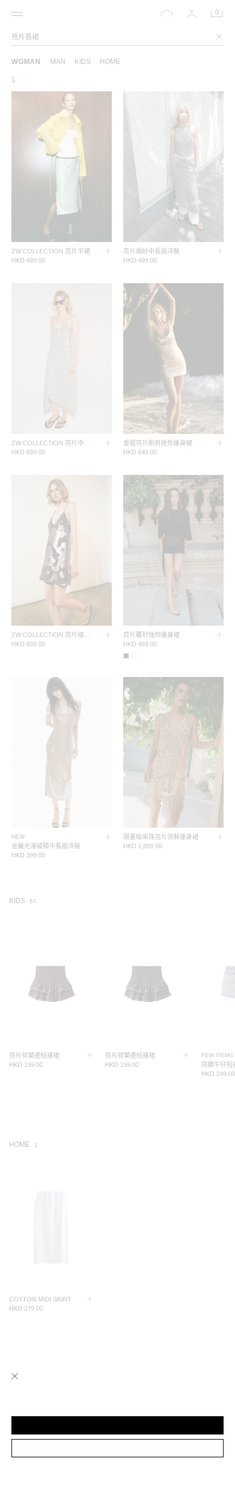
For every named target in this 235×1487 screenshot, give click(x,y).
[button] (117, 1425)
